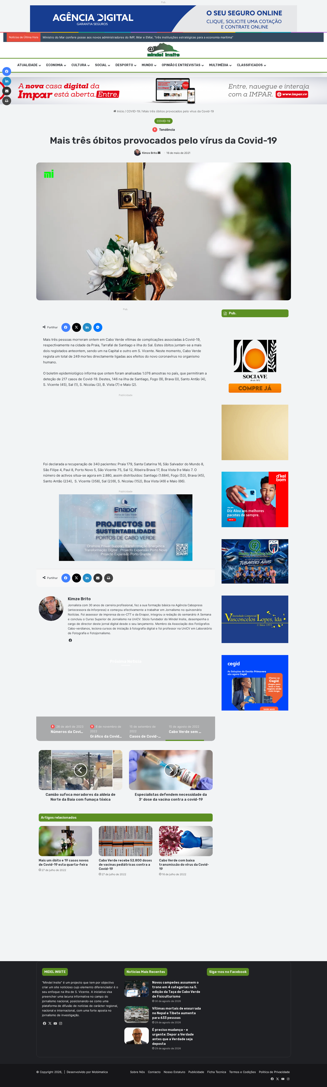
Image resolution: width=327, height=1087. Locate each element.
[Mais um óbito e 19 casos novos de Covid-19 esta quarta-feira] (65, 841)
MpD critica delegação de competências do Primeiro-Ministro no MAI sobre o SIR (99, 37)
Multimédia (218, 65)
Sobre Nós (137, 1072)
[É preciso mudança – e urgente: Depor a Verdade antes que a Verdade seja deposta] (136, 1036)
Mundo (147, 65)
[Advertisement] (125, 429)
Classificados (250, 65)
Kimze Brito (149, 152)
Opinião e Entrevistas (181, 65)
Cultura (78, 65)
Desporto (124, 65)
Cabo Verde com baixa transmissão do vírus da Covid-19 (184, 865)
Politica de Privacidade (274, 1072)
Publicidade (196, 1072)
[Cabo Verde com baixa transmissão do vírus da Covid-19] (186, 841)
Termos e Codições (242, 1072)
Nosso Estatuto (174, 1072)
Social (101, 65)
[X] (50, 1023)
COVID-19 (133, 111)
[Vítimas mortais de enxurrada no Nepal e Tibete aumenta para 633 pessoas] (136, 1014)
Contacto (154, 1072)
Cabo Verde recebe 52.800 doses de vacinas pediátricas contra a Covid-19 (125, 865)
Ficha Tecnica (216, 1072)
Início (120, 111)
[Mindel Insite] (163, 50)
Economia (54, 65)
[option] (67, 729)
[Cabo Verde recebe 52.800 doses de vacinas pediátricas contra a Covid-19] (125, 841)
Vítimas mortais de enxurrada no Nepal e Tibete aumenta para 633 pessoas (176, 1013)
